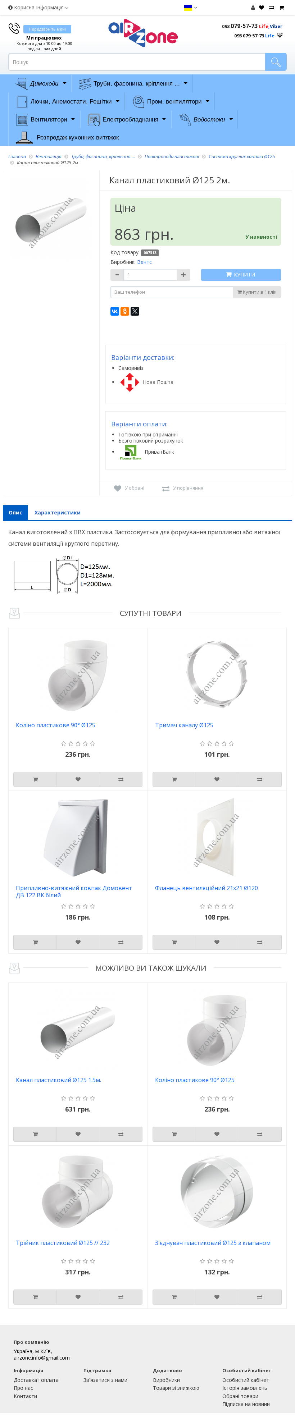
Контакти (25, 1396)
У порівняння (188, 488)
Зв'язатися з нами (105, 1380)
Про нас (23, 1387)
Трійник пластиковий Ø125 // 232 (63, 1243)
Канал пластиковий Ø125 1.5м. (58, 1080)
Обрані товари (240, 1396)
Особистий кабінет (245, 1380)
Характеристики (58, 512)
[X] (135, 311)
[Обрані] (260, 7)
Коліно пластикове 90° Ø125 (55, 725)
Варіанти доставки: (142, 357)
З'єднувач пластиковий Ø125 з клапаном (213, 1243)
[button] (190, 7)
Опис (15, 512)
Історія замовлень (244, 1387)
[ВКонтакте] (114, 311)
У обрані (134, 488)
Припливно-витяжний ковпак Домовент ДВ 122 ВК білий (74, 891)
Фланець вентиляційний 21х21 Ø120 (206, 888)
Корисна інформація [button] (39, 7)
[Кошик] (280, 7)
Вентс (144, 261)
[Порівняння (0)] (270, 7)
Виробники (166, 1380)
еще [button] (280, 33)
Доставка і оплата (36, 1380)
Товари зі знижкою (176, 1387)
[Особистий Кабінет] (253, 7)
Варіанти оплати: (139, 424)
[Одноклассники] (125, 311)
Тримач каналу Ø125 (184, 725)
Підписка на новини (246, 1404)
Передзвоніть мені (47, 29)
